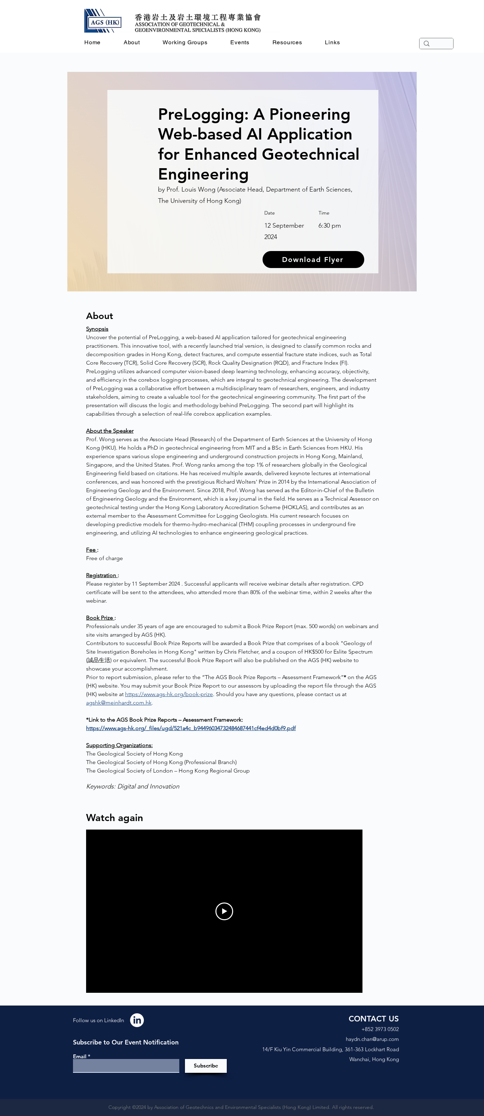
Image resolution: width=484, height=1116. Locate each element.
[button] (132, 42)
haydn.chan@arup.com (372, 1039)
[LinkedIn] (137, 1020)
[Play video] (224, 911)
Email (79, 1056)
